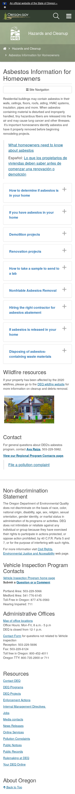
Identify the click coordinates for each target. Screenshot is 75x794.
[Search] (56, 16)
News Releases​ (13, 726)
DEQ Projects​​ (12, 693)
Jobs (6, 713)
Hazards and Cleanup (26, 48)
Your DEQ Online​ (14, 764)
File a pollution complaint (29, 464)
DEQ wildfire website (51, 384)
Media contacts (13, 719)
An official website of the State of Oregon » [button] (34, 3)
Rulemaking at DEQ (16, 758)
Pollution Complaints (16, 738)
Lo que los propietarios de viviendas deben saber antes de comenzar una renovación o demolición (37, 166)
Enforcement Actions (16, 700)
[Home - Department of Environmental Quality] (4, 48)
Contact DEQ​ (11, 681)
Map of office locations (18, 621)
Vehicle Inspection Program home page (29, 578)
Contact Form (12, 636)
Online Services (13, 732)
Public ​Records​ (13, 751)
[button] (5, 7)
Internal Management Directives (24, 706)
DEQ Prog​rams (13, 687)
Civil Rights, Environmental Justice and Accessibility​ (29, 551)
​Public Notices (12, 745)
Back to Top (14, 787)
